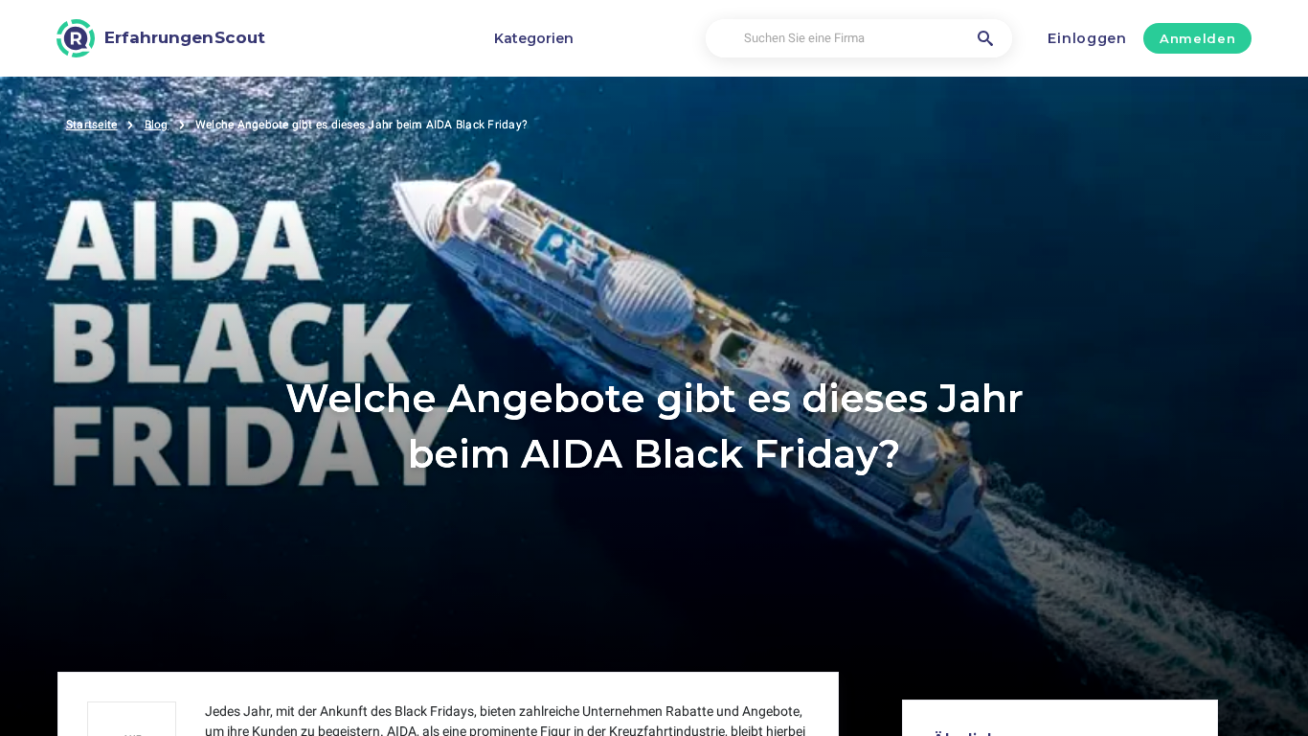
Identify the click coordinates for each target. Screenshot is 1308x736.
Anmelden (1197, 38)
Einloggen (1087, 38)
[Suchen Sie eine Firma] (985, 38)
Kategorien (534, 38)
